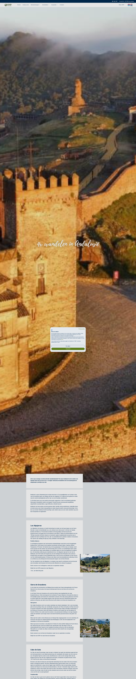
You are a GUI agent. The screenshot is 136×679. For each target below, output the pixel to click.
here (62, 339)
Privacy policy (82, 328)
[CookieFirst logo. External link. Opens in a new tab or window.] (51, 330)
